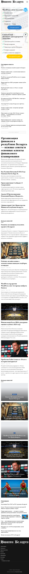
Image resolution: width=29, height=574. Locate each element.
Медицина (3, 555)
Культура (3, 553)
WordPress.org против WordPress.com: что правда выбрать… (14, 436)
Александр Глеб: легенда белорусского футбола (12, 103)
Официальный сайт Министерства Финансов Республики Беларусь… (13, 206)
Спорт (2, 558)
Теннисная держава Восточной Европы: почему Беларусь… (14, 494)
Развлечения (14, 413)
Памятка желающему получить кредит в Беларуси (13, 67)
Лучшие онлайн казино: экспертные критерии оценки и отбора (12, 108)
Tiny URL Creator (18, 571)
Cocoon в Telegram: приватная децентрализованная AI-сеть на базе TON (13, 125)
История (3, 557)
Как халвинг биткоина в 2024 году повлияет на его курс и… (13, 173)
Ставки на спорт (6, 560)
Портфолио (7, 24)
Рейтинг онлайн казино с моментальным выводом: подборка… (14, 417)
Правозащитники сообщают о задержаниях (12, 184)
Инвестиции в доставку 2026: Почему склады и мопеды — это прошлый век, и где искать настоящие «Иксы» (12, 114)
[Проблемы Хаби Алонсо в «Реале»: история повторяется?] (14, 348)
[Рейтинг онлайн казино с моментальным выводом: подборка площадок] (14, 250)
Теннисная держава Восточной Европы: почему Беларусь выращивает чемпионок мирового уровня (13, 93)
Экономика (3, 546)
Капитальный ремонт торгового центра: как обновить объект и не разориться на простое (12, 120)
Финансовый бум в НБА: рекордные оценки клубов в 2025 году (13, 83)
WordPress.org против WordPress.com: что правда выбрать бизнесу (13, 77)
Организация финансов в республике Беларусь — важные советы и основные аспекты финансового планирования (14, 147)
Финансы (14, 394)
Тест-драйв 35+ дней (14, 56)
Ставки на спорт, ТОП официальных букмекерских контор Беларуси (15, 452)
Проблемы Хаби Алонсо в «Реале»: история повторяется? (12, 88)
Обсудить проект (14, 27)
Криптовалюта (4, 550)
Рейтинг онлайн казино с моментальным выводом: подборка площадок (13, 72)
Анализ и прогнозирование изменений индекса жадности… (12, 195)
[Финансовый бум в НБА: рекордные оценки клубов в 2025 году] (14, 311)
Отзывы (14, 24)
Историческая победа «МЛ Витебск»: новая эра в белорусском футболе (13, 99)
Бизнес (2, 551)
